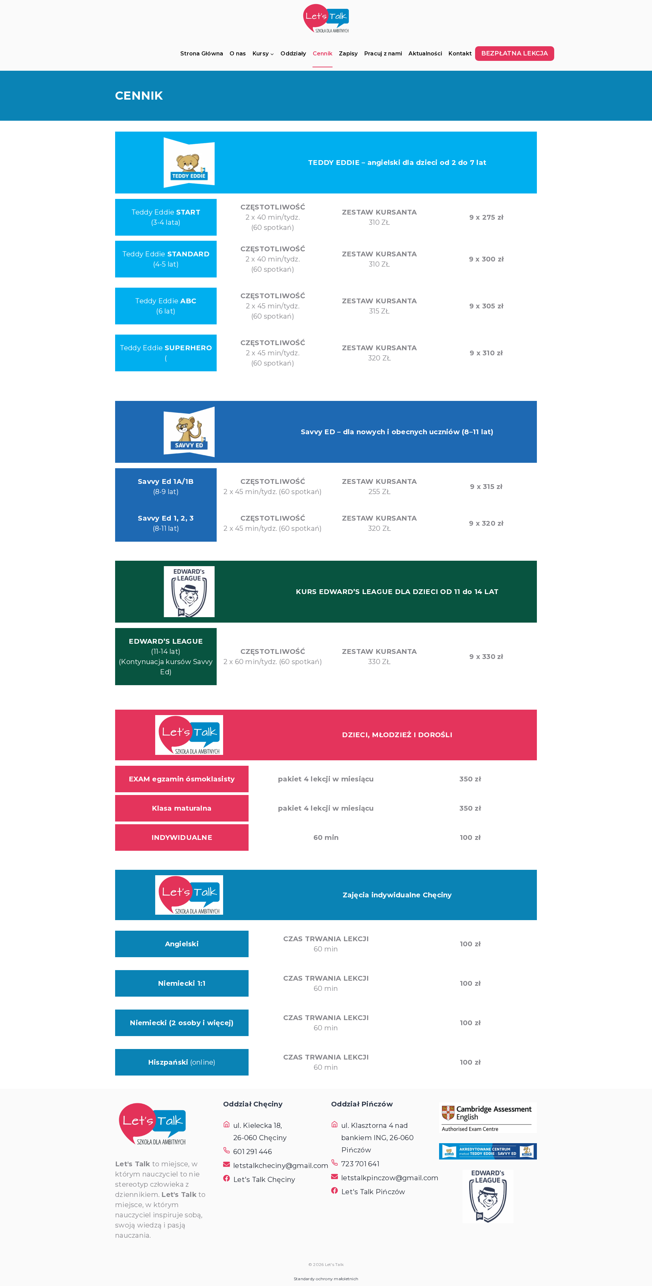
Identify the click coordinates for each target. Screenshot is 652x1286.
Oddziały (293, 53)
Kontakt (460, 53)
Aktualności (425, 53)
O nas (238, 53)
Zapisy (348, 53)
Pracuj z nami (383, 53)
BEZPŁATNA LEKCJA (514, 53)
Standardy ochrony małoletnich (326, 1278)
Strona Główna (201, 53)
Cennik (323, 53)
